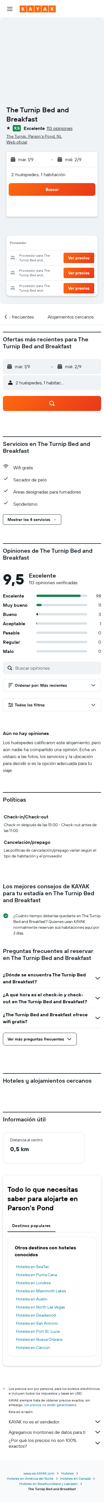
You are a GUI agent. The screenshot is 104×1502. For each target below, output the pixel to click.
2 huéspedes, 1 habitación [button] (38, 174)
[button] (9, 9)
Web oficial (16, 142)
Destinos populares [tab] (31, 1225)
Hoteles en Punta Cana (36, 1274)
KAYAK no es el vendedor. (34, 1422)
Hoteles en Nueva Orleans (39, 1339)
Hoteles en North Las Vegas (40, 1307)
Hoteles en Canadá (75, 1478)
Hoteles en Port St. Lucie (38, 1331)
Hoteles (67, 1473)
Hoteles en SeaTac (32, 1266)
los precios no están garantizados (50, 1405)
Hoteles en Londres (33, 1282)
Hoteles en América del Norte (30, 1478)
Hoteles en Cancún (33, 1347)
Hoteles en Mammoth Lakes (41, 1290)
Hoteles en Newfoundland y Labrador (48, 1483)
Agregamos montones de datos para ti (47, 1432)
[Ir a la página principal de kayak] (38, 8)
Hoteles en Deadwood (36, 1315)
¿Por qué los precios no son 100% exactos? (42, 1443)
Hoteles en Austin (31, 1299)
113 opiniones (60, 128)
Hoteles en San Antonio (37, 1323)
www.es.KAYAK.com (38, 1473)
